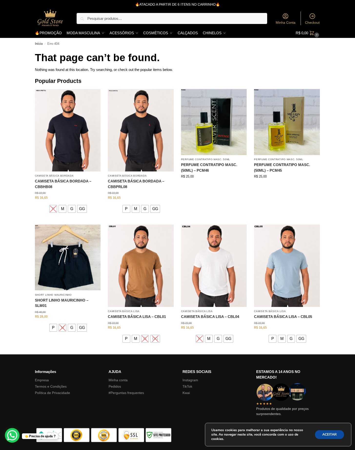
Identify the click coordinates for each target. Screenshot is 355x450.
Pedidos (115, 386)
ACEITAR (329, 434)
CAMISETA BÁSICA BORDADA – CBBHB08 (63, 184)
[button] (308, 33)
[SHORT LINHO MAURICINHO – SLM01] (68, 258)
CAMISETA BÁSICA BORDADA (54, 175)
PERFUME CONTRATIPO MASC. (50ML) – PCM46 (209, 167)
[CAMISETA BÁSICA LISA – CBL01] (141, 266)
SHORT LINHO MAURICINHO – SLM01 (61, 303)
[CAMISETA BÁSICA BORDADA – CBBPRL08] (141, 130)
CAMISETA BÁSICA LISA (124, 311)
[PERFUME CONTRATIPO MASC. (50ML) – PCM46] (214, 122)
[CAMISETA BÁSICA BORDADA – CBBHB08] (68, 130)
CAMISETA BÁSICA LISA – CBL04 (210, 317)
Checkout (312, 22)
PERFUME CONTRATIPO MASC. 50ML (205, 159)
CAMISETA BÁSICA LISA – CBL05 (283, 317)
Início (39, 43)
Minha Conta (285, 22)
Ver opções (67, 219)
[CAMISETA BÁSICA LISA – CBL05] (287, 266)
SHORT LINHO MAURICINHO (53, 294)
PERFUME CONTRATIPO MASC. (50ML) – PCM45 (282, 167)
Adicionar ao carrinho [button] (213, 186)
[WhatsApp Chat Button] (12, 435)
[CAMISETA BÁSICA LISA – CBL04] (214, 266)
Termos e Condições (51, 386)
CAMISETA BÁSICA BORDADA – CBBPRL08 (136, 184)
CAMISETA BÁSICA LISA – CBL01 (137, 317)
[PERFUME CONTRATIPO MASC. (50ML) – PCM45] (287, 122)
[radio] (53, 209)
